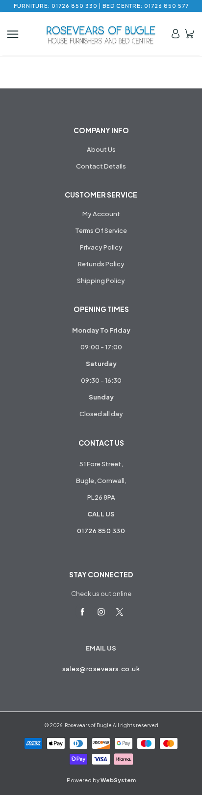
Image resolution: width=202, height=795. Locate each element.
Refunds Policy (101, 264)
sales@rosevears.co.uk (101, 669)
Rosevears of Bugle (88, 725)
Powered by (101, 780)
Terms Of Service (101, 230)
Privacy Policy (101, 247)
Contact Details (101, 166)
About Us (101, 149)
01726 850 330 (101, 531)
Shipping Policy (101, 280)
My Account (101, 214)
